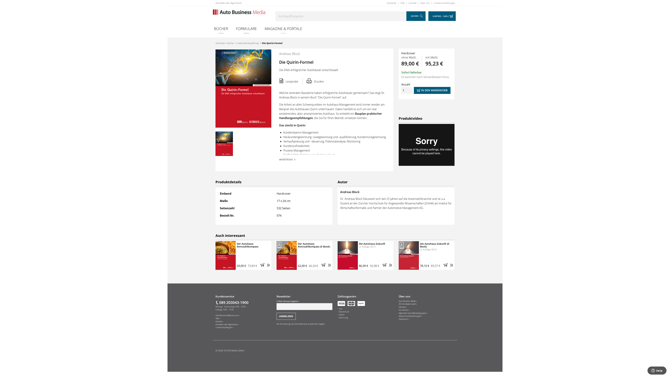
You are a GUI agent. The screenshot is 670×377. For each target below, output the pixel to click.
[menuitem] (221, 28)
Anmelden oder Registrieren (228, 3)
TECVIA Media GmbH (407, 304)
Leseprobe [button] (292, 81)
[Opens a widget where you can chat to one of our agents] (657, 371)
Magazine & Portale (283, 28)
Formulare (246, 28)
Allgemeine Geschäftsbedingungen (412, 313)
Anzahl (405, 84)
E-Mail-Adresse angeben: (288, 301)
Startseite (391, 3)
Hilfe (402, 3)
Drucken (319, 81)
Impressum (403, 319)
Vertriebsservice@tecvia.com (226, 315)
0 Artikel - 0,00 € (441, 16)
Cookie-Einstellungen (444, 3)
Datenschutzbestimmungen (410, 316)
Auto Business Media (407, 301)
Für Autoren (403, 310)
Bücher (221, 28)
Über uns (425, 3)
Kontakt (412, 3)
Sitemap (402, 307)
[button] (263, 266)
